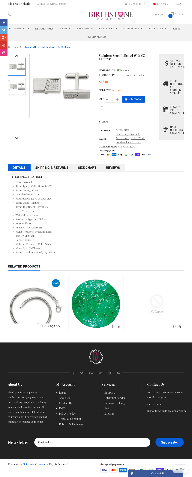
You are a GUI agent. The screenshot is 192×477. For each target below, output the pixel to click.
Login (62, 392)
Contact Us (65, 403)
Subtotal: (105, 90)
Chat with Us (158, 473)
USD (179, 3)
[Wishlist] (102, 106)
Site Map (109, 413)
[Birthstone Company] (96, 356)
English (161, 4)
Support (109, 392)
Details (19, 167)
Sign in (26, 3)
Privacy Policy (67, 413)
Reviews (113, 167)
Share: (103, 121)
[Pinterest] (4, 45)
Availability (107, 70)
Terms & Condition (70, 419)
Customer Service (114, 398)
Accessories (122, 130)
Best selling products (128, 134)
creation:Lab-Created (128, 142)
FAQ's (62, 408)
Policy (108, 408)
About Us (64, 398)
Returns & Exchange (71, 424)
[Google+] (4, 37)
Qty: (101, 98)
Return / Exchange (115, 403)
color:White (138, 138)
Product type (108, 74)
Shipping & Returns (51, 167)
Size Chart (87, 167)
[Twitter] (4, 30)
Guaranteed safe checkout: (118, 146)
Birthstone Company (34, 464)
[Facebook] (4, 22)
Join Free (13, 3)
